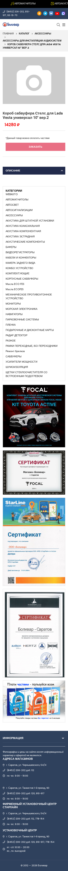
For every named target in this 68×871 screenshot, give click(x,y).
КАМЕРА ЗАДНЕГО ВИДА (20, 263)
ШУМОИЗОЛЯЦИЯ (17, 367)
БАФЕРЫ (11, 247)
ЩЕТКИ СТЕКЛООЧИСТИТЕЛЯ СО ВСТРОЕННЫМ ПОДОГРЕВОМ (26, 374)
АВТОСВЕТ (12, 205)
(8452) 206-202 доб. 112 (20, 770)
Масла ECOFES (15, 289)
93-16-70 (12, 15)
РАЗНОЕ (11, 340)
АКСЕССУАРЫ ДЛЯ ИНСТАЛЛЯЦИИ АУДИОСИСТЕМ (32, 40)
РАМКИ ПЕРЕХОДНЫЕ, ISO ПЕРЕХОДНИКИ (31, 346)
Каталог (24, 33)
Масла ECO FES (15, 284)
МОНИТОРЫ (13, 303)
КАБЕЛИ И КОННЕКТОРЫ (21, 257)
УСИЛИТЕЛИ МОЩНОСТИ (21, 362)
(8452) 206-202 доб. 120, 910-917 (25, 793)
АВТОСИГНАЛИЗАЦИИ (19, 210)
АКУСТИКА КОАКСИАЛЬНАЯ (23, 226)
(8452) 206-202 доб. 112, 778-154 (25, 818)
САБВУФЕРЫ (13, 356)
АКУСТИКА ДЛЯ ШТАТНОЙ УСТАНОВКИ (30, 220)
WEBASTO (12, 194)
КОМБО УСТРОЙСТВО (19, 268)
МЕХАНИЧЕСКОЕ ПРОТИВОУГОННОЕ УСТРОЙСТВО (29, 296)
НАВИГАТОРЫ (14, 314)
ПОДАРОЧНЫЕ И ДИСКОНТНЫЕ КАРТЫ (30, 330)
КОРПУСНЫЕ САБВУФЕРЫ (22, 279)
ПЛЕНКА (11, 325)
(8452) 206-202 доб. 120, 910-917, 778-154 (30, 842)
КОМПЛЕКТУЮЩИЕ (17, 273)
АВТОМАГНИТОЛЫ (17, 199)
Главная (8, 33)
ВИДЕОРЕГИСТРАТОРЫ (20, 252)
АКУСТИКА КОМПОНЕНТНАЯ (23, 231)
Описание (13, 170)
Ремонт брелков (15, 351)
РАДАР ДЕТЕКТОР (16, 335)
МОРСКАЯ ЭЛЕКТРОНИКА (21, 309)
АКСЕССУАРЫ (43, 33)
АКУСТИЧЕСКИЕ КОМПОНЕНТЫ (25, 242)
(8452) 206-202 (15, 11)
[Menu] (63, 24)
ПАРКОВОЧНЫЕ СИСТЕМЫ (22, 319)
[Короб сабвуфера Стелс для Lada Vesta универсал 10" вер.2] (34, 80)
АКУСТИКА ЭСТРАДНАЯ (20, 236)
